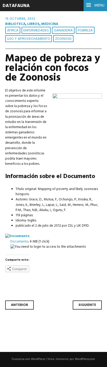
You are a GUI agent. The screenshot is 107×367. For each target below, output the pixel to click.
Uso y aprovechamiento (28, 39)
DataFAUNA (16, 6)
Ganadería (63, 31)
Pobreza (85, 31)
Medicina (49, 24)
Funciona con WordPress (28, 359)
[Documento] (17, 236)
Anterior (19, 305)
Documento (19, 241)
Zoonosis (63, 39)
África (12, 31)
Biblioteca (15, 24)
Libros (33, 24)
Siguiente (87, 305)
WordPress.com (85, 359)
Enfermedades (36, 31)
